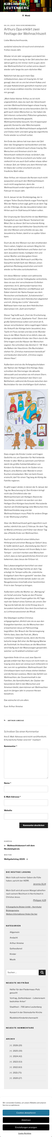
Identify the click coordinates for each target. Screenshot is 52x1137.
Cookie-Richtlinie (24, 1133)
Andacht (14, 937)
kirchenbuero (28, 25)
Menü (27, 15)
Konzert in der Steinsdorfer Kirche (26, 1012)
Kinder (13, 954)
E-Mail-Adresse (12, 797)
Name (7, 783)
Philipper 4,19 (39, 900)
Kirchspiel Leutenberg (16, 6)
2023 (15, 1062)
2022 (15, 1067)
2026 (15, 1045)
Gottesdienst (16, 948)
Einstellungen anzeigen (26, 1127)
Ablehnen (26, 1120)
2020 (15, 1078)
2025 (15, 1051)
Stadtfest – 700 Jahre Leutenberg (26, 1007)
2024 (15, 1056)
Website (8, 810)
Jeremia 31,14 (39, 884)
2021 (15, 1072)
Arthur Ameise (16, 720)
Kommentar (10, 746)
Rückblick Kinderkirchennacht (24, 1018)
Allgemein (14, 932)
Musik (12, 959)
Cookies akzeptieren (26, 1113)
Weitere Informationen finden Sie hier (21, 914)
